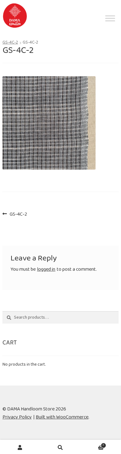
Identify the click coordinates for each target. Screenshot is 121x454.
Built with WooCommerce (62, 418)
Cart (92, 444)
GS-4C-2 (10, 44)
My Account (20, 447)
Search (60, 447)
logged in (46, 270)
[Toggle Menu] (110, 29)
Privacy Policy (17, 418)
